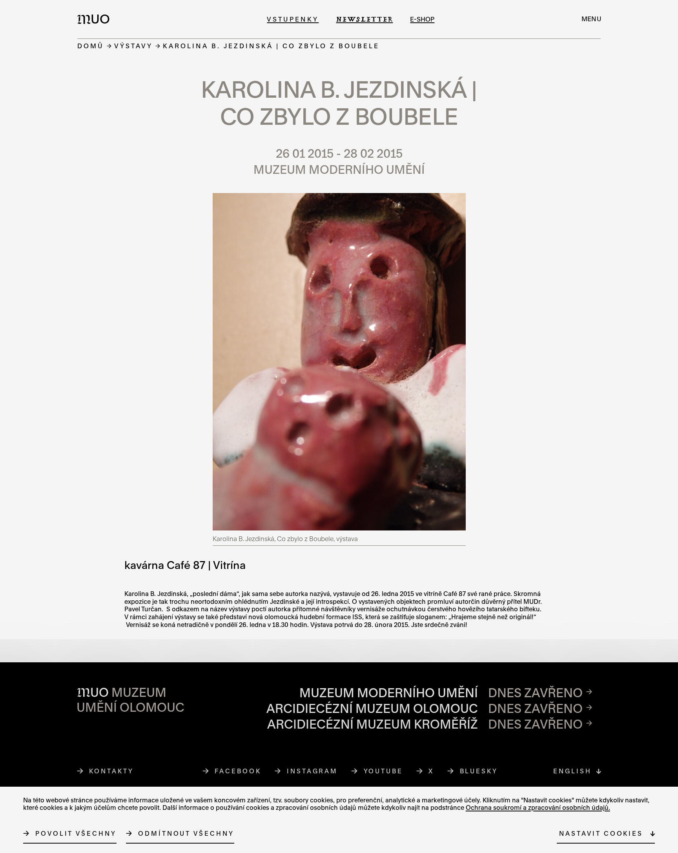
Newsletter (364, 19)
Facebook (238, 771)
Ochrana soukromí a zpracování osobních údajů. (538, 807)
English (572, 771)
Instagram (312, 771)
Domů (90, 45)
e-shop (422, 19)
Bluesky (479, 771)
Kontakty (111, 771)
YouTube (383, 771)
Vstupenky (293, 19)
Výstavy (133, 45)
